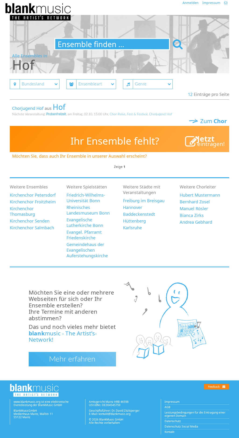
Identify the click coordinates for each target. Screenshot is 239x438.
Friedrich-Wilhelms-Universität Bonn (86, 197)
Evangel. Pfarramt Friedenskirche (84, 234)
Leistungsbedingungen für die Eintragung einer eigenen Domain (195, 414)
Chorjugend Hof (27, 108)
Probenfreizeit (56, 114)
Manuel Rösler (194, 208)
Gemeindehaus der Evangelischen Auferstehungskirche (87, 250)
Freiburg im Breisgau (144, 200)
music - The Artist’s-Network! (63, 336)
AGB (167, 407)
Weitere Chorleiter (198, 187)
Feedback (214, 386)
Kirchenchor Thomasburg (22, 211)
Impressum (211, 2)
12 (190, 94)
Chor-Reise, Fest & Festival (129, 114)
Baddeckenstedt (139, 214)
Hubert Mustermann (200, 195)
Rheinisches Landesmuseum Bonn (88, 210)
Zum (213, 121)
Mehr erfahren (72, 359)
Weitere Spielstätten (87, 187)
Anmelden (191, 2)
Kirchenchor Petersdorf (33, 195)
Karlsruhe (132, 227)
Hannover (132, 207)
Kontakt (169, 432)
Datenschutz (173, 421)
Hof (59, 107)
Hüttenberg (134, 221)
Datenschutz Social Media (181, 426)
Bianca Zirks (192, 215)
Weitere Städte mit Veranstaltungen (141, 189)
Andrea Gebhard (196, 222)
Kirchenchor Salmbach (32, 227)
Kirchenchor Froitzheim (33, 202)
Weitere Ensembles (29, 187)
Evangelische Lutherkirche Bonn (85, 222)
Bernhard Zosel (195, 202)
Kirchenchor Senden (29, 221)
